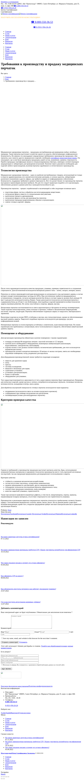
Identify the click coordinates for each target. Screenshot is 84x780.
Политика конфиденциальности (40, 686)
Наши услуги (10, 722)
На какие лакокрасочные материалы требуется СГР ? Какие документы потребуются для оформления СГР (40, 550)
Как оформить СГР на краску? (12, 576)
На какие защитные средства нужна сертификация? (20, 537)
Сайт (71, 632)
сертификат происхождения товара (64, 158)
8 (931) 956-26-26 (11, 705)
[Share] (4, 776)
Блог (7, 79)
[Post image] (7, 535)
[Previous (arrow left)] (2, 778)
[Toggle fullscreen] (6, 776)
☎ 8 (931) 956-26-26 (8, 8)
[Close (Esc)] (2, 776)
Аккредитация (10, 724)
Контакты (9, 730)
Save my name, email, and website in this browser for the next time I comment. (30, 638)
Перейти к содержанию (9, 2)
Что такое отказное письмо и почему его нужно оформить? (23, 563)
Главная (8, 77)
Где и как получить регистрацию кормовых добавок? (21, 602)
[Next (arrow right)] (4, 778)
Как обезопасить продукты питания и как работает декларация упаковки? (28, 589)
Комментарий (6, 628)
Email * (37, 632)
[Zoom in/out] (8, 776)
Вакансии (9, 728)
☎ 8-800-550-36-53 (21, 6)
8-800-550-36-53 (11, 702)
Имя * (3, 632)
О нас (7, 720)
